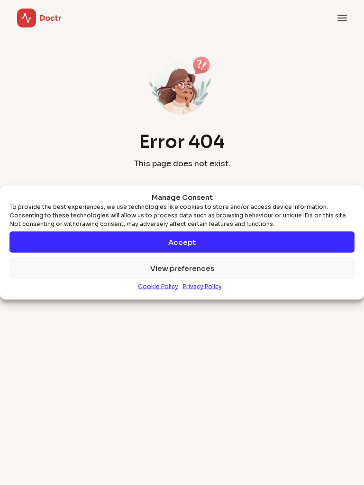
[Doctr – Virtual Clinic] (39, 18)
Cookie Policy (158, 286)
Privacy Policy (202, 286)
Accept (182, 241)
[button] (342, 18)
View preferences (182, 267)
